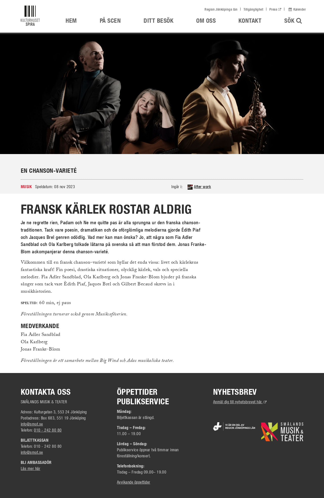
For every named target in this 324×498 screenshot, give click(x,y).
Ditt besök (158, 20)
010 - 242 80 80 (48, 430)
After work (202, 186)
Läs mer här (30, 468)
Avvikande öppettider (133, 482)
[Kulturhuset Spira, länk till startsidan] (34, 17)
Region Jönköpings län (221, 9)
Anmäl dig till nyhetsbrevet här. (240, 401)
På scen (110, 20)
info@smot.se (32, 423)
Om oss (206, 20)
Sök (295, 20)
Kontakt (249, 20)
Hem (71, 20)
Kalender (299, 9)
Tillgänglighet (254, 9)
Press (273, 9)
